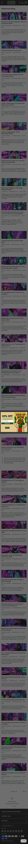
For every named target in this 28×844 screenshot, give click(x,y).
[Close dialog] (26, 412)
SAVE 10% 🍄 (7, 423)
